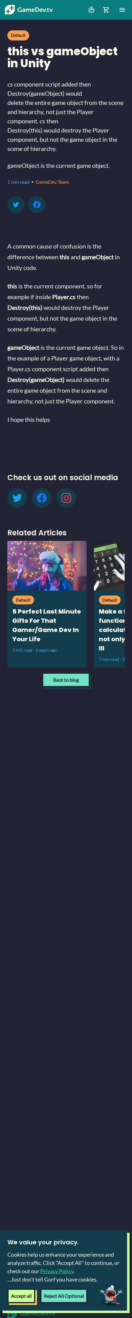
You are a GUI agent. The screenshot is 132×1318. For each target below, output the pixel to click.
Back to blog (66, 680)
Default (18, 35)
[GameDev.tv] (29, 10)
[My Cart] (106, 10)
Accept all (21, 1296)
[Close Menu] (122, 10)
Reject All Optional (64, 1296)
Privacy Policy (56, 1271)
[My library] (91, 10)
